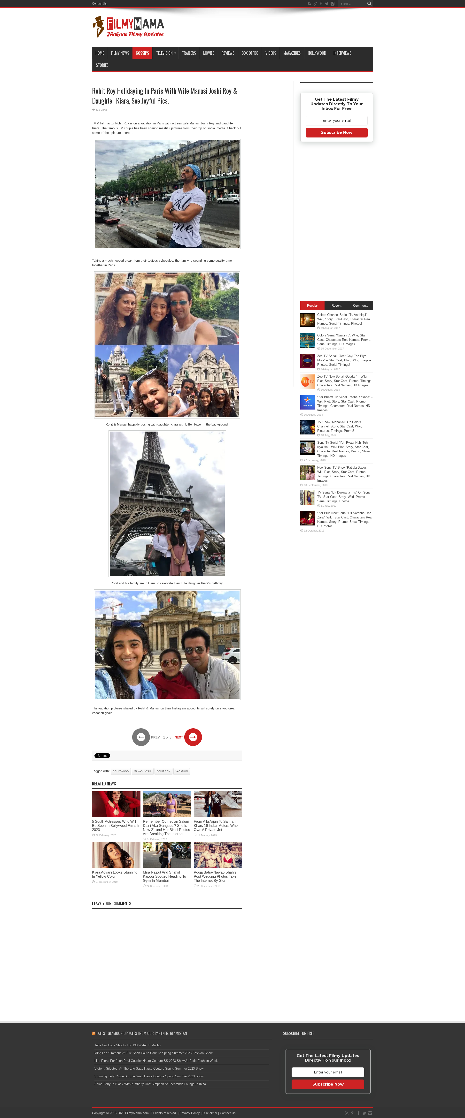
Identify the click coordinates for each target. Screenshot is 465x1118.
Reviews (228, 53)
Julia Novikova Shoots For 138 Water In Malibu (127, 1045)
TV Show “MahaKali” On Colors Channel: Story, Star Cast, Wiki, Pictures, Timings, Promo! (339, 426)
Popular (312, 305)
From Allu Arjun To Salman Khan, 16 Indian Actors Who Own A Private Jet (216, 825)
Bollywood (121, 771)
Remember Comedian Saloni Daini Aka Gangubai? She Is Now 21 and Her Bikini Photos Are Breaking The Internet (166, 827)
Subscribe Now (336, 132)
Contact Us (99, 3)
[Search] (369, 3)
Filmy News (120, 53)
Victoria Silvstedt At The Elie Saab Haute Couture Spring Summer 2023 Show (148, 1068)
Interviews (342, 53)
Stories (102, 65)
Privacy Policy (189, 1113)
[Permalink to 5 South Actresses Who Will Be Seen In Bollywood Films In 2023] (116, 816)
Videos (270, 53)
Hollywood (317, 53)
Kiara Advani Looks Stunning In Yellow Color (114, 874)
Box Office (250, 53)
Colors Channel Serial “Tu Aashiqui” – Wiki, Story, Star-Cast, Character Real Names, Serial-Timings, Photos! (344, 319)
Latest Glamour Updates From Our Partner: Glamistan (141, 1033)
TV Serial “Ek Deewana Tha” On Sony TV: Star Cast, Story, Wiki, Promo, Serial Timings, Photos (344, 497)
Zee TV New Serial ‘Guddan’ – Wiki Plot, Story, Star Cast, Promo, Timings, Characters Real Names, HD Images (344, 381)
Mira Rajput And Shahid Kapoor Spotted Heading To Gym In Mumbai (164, 876)
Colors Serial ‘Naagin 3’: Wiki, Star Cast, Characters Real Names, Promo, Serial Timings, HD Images (344, 340)
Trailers (189, 53)
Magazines (292, 53)
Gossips (142, 53)
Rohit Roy (163, 771)
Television (164, 53)
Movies (208, 53)
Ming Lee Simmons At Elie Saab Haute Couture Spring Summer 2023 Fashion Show (153, 1053)
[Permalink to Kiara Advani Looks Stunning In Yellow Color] (116, 866)
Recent (336, 305)
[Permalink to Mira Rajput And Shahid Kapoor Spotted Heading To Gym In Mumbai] (167, 866)
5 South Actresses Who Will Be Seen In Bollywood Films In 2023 (116, 825)
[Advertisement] (270, 158)
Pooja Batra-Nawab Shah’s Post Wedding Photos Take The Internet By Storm (215, 876)
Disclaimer (209, 1113)
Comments (360, 305)
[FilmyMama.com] (128, 35)
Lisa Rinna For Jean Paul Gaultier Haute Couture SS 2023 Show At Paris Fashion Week (156, 1061)
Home (99, 53)
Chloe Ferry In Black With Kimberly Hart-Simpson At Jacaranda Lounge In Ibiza (150, 1084)
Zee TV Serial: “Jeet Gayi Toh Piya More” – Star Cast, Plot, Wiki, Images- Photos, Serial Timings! (344, 360)
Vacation (182, 771)
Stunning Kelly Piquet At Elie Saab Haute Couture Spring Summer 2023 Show (148, 1076)
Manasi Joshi (142, 771)
